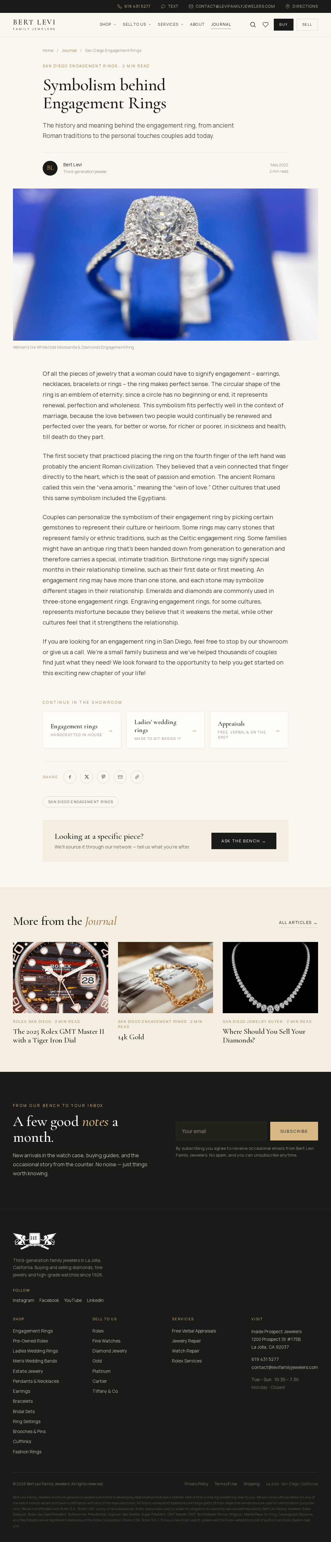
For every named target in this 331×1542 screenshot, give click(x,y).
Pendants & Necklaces (36, 1381)
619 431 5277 (265, 1359)
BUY (283, 24)
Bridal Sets (24, 1411)
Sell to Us (134, 24)
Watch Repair (185, 1351)
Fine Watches (106, 1341)
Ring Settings (26, 1421)
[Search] (253, 24)
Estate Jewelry (28, 1371)
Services (168, 24)
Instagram (23, 1300)
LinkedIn (95, 1300)
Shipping (251, 1484)
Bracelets (23, 1401)
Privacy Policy (196, 1484)
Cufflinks (22, 1441)
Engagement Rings (33, 1331)
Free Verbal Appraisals (194, 1331)
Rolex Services (187, 1361)
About (197, 24)
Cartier (99, 1381)
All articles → (298, 922)
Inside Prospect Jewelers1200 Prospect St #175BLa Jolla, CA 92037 (276, 1339)
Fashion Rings (27, 1452)
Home (48, 50)
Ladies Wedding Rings (35, 1351)
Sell (307, 24)
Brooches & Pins (29, 1431)
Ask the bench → (243, 841)
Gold (97, 1361)
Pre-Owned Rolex (30, 1341)
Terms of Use (226, 1484)
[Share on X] (86, 777)
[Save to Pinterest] (103, 777)
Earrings (21, 1391)
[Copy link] (137, 777)
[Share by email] (120, 777)
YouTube (73, 1300)
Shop (106, 24)
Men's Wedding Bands (35, 1361)
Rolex (98, 1331)
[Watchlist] (265, 24)
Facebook (49, 1300)
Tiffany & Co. (105, 1391)
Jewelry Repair (186, 1341)
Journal (221, 24)
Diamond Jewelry (109, 1351)
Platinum (101, 1371)
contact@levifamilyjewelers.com (284, 1367)
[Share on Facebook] (69, 777)
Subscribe (294, 1131)
